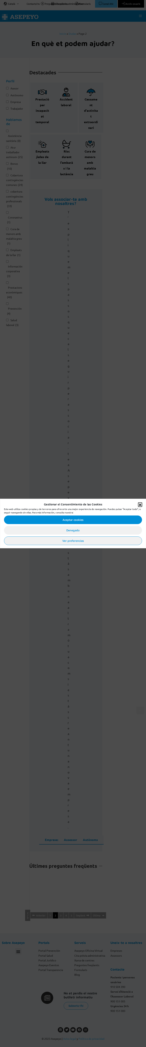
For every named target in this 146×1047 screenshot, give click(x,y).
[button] (140, 504)
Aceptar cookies (73, 519)
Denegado (73, 530)
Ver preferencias (73, 540)
